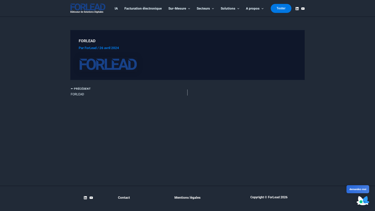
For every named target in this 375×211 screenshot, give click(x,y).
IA (116, 8)
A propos (253, 8)
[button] (188, 8)
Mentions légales (187, 197)
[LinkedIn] (297, 8)
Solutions (228, 8)
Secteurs (203, 8)
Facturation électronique (143, 8)
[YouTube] (303, 8)
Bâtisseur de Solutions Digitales (86, 12)
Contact (124, 197)
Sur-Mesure (177, 8)
